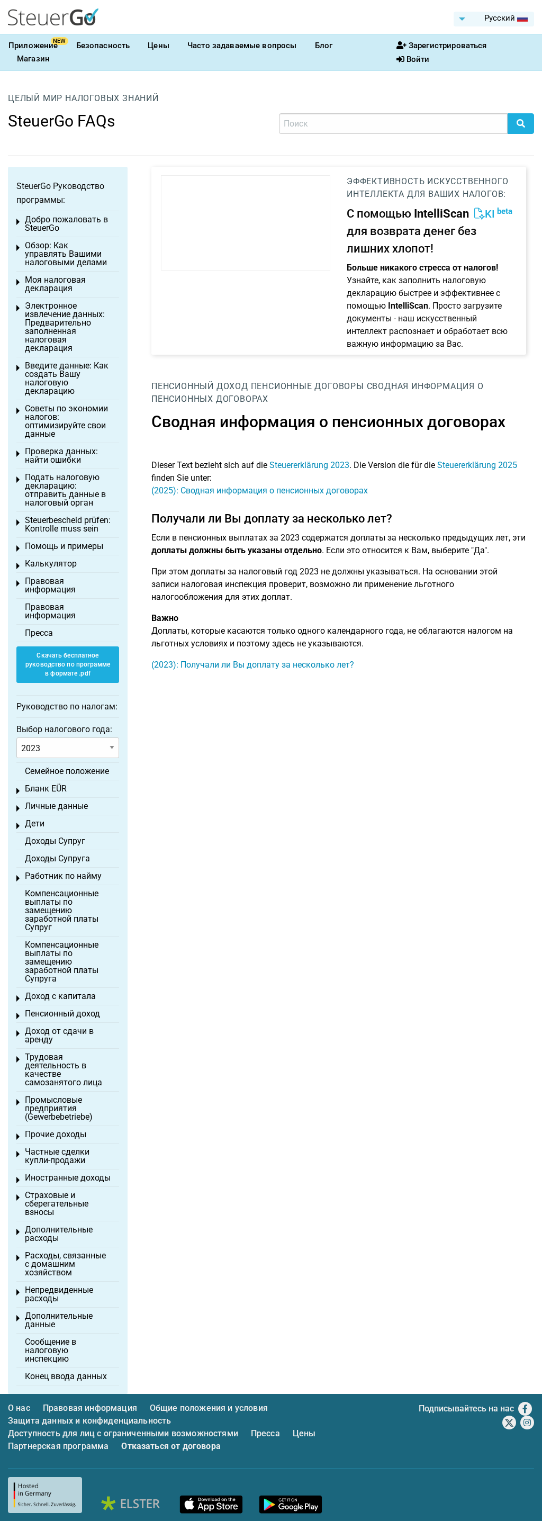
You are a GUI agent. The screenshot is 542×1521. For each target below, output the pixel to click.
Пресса (39, 633)
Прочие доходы (55, 1134)
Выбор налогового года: (64, 729)
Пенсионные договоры (307, 386)
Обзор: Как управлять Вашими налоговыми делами (66, 253)
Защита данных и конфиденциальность (89, 1421)
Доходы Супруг (55, 841)
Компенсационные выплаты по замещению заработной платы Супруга (61, 962)
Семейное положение (67, 771)
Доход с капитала (60, 996)
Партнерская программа (58, 1446)
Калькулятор (51, 564)
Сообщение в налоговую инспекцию (50, 1350)
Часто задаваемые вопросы (242, 45)
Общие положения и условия (209, 1408)
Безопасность (103, 45)
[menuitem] (494, 19)
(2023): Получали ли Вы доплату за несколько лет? (252, 665)
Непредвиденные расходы (59, 1294)
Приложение (33, 45)
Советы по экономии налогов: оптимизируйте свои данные (66, 421)
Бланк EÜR (46, 789)
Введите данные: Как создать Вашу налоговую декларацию (67, 378)
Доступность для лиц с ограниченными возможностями (123, 1433)
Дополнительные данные (59, 1320)
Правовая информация (50, 585)
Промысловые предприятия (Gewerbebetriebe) (59, 1108)
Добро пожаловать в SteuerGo (66, 223)
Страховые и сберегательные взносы (56, 1203)
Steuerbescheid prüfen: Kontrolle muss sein (68, 524)
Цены (158, 45)
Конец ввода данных (66, 1376)
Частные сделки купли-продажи (57, 1156)
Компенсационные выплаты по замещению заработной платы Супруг (61, 910)
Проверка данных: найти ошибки (61, 455)
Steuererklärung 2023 (309, 465)
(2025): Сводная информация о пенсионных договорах (259, 490)
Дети (34, 823)
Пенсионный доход (199, 386)
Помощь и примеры (64, 546)
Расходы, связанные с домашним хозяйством (65, 1263)
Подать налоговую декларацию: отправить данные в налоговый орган (65, 490)
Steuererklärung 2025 (477, 465)
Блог (324, 45)
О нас (19, 1408)
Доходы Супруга (57, 858)
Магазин (33, 59)
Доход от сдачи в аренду (59, 1035)
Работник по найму (63, 876)
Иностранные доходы (68, 1178)
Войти (418, 59)
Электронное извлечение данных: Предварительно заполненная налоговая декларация (65, 327)
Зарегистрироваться (448, 45)
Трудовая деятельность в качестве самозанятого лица (63, 1069)
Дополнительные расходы (59, 1234)
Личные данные (56, 806)
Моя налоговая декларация (55, 284)
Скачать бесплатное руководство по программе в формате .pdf (67, 664)
